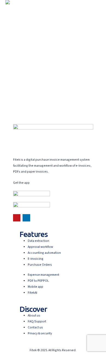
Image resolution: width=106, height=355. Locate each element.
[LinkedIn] (26, 217)
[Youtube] (16, 217)
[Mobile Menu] (10, 11)
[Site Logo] (20, 2)
